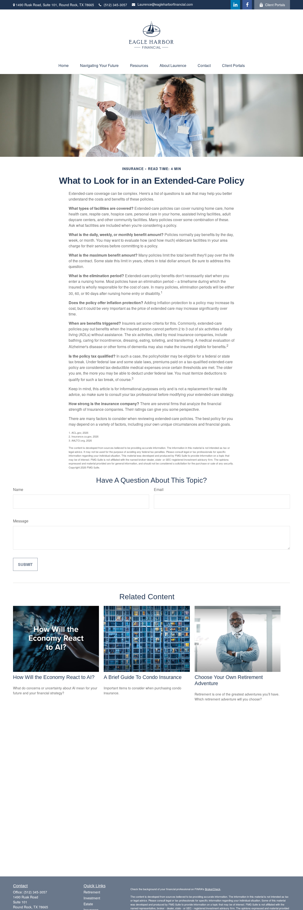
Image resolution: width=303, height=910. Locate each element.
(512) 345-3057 (115, 4)
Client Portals (275, 4)
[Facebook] (247, 4)
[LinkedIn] (235, 4)
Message (20, 521)
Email (159, 489)
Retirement (92, 892)
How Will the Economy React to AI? (53, 677)
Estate (88, 903)
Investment (92, 898)
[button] (63, 65)
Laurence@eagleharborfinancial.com (165, 4)
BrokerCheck (212, 889)
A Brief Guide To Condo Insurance (143, 677)
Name (18, 489)
